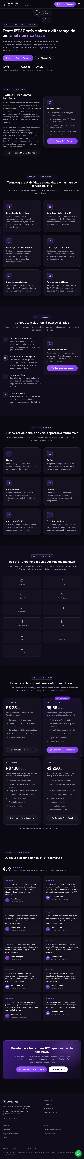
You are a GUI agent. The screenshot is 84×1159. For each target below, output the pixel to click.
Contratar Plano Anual (64, 818)
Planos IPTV (48, 1108)
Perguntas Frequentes (11, 1133)
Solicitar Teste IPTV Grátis (19, 58)
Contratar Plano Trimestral (64, 750)
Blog (45, 1116)
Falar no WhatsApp (66, 4)
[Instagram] (10, 1119)
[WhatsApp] (5, 1119)
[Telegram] (15, 1119)
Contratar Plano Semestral (23, 818)
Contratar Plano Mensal (23, 750)
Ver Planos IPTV (44, 58)
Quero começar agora (64, 368)
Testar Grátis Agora (64, 141)
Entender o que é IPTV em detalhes (20, 153)
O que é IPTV (49, 1104)
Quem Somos (7, 1130)
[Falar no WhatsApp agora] (78, 1153)
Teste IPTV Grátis (50, 1112)
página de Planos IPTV (56, 828)
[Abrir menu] (79, 4)
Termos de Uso (49, 1133)
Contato (6, 1137)
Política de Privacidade (52, 1130)
